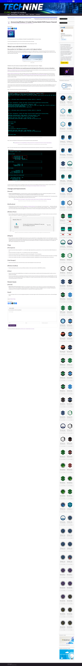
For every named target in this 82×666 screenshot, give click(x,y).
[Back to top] (80, 664)
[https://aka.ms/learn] (67, 640)
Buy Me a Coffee (64, 62)
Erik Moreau (13, 23)
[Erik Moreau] (11, 1)
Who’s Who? (32, 14)
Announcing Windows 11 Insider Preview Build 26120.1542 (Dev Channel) (20, 18)
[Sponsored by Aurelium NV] (67, 86)
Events (27, 14)
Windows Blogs (12, 298)
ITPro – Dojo (21, 14)
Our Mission (38, 14)
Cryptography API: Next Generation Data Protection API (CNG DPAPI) (35, 74)
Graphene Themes (14, 664)
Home (9, 14)
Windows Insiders (14, 14)
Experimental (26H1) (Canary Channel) (20, 23)
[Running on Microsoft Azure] (67, 654)
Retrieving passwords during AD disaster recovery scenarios (36, 185)
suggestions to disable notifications (29, 206)
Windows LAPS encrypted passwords (14, 73)
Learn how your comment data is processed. (27, 328)
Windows (29, 23)
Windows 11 (32, 23)
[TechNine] (9, 1)
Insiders (26, 23)
